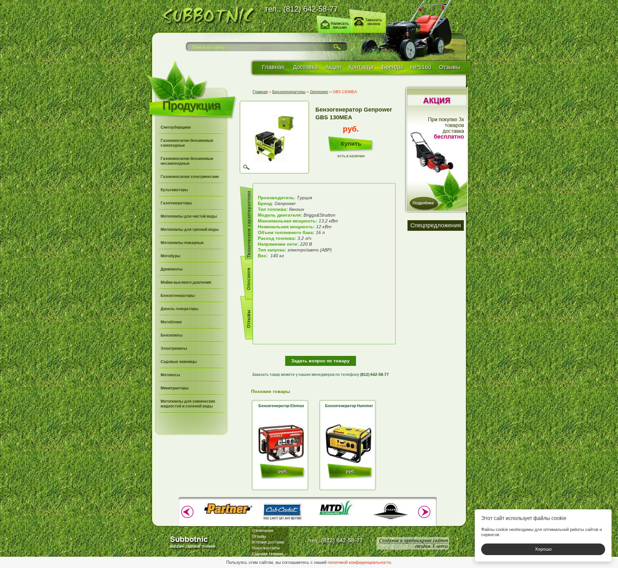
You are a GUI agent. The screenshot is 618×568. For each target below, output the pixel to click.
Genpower (319, 92)
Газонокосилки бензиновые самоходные (187, 143)
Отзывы (449, 67)
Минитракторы (175, 388)
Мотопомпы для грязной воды (190, 229)
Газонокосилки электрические (190, 176)
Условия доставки (268, 542)
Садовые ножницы (179, 361)
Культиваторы (174, 190)
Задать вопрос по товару (320, 360)
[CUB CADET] (282, 521)
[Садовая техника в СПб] (206, 14)
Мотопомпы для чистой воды (189, 216)
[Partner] (228, 515)
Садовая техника (267, 554)
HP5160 (420, 67)
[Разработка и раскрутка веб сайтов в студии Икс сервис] (413, 543)
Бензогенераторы (178, 295)
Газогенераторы (176, 203)
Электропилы (174, 348)
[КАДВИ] (390, 521)
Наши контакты (266, 548)
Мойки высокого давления (186, 282)
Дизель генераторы (179, 309)
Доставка (305, 67)
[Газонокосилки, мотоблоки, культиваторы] (193, 542)
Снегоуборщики (176, 127)
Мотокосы (170, 375)
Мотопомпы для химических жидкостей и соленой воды (188, 403)
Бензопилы (172, 335)
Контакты (361, 67)
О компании (262, 530)
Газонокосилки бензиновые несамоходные (187, 161)
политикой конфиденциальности (359, 562)
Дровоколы (172, 269)
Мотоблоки (171, 322)
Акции (333, 67)
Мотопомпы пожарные (182, 242)
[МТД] (336, 515)
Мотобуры (170, 256)
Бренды (392, 67)
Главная (273, 67)
